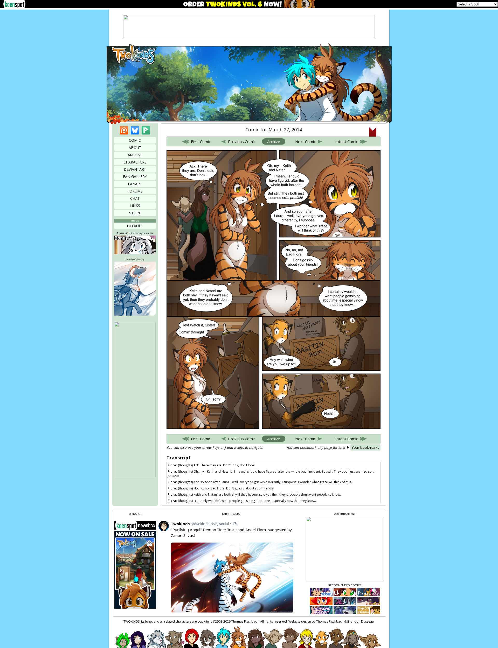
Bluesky (135, 130)
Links (135, 205)
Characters (135, 162)
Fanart (135, 183)
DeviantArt (135, 169)
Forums (135, 191)
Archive (135, 154)
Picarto (146, 130)
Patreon (124, 130)
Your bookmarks (365, 447)
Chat (135, 198)
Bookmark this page (372, 132)
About (135, 147)
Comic (135, 140)
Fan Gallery (135, 176)
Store (135, 212)
